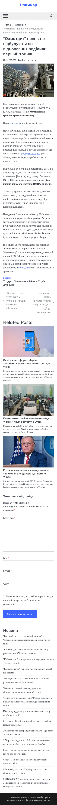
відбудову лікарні (30, 153)
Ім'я (6, 558)
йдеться (15, 123)
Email (7, 571)
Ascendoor (20, 800)
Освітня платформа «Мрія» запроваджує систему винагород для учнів (27, 363)
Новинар (28, 5)
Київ (11, 284)
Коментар (9, 518)
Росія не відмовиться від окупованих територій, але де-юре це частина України (26, 473)
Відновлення (21, 281)
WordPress (45, 800)
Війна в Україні (37, 281)
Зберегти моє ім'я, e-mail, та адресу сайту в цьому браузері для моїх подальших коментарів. (28, 600)
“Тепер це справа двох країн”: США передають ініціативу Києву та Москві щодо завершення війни (27, 701)
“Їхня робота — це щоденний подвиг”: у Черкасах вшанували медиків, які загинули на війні (26, 639)
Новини (7, 278)
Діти (5, 284)
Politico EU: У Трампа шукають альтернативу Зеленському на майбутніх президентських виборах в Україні (26, 782)
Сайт (6, 584)
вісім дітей (24, 267)
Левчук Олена (28, 60)
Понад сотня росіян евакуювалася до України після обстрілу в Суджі (27, 420)
